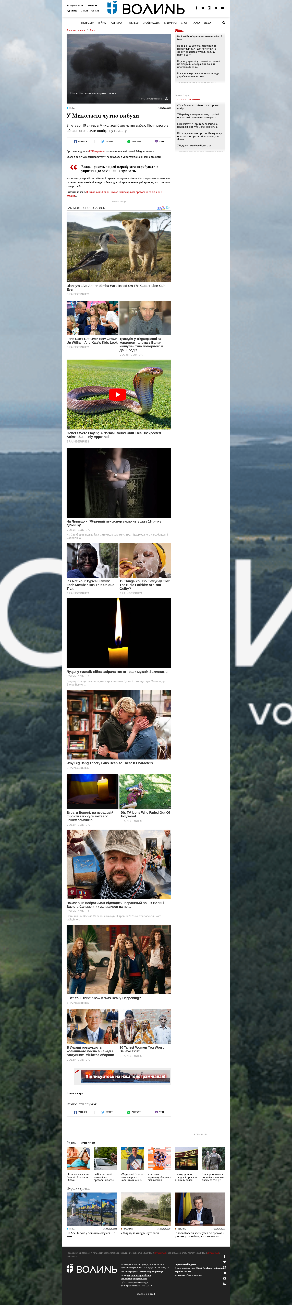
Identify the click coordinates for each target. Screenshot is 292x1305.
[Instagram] (209, 9)
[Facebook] (196, 9)
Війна (102, 23)
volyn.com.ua (160, 1253)
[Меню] (68, 23)
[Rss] (224, 1284)
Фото (196, 23)
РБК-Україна (96, 151)
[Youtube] (222, 9)
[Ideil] (146, 1294)
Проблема (132, 23)
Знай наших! (151, 23)
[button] (92, 6)
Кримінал (170, 23)
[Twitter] (203, 9)
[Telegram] (215, 9)
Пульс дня (87, 23)
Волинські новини (76, 30)
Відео (207, 23)
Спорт (185, 23)
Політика (116, 23)
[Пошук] (224, 23)
